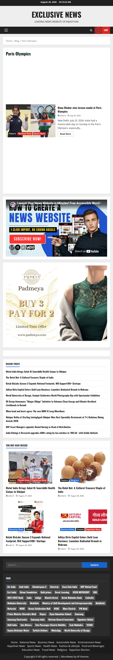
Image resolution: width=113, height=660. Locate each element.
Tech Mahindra (76, 625)
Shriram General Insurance (61, 619)
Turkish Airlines (40, 630)
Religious (74, 480)
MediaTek (34, 603)
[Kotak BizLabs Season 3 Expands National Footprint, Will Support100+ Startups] (30, 516)
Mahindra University (16, 603)
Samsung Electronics (17, 619)
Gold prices (46, 592)
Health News (24, 480)
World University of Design (77, 630)
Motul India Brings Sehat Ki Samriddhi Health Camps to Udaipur (36, 371)
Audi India (24, 587)
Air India (11, 587)
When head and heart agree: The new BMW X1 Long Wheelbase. (35, 411)
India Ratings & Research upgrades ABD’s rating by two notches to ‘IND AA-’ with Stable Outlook (52, 433)
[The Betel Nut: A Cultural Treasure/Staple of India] (82, 467)
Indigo (38, 597)
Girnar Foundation (28, 592)
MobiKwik (100, 603)
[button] (6, 30)
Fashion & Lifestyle (69, 646)
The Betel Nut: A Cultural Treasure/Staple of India (29, 377)
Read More (66, 134)
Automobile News (66, 642)
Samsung (79, 614)
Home (14, 642)
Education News (16, 529)
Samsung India (38, 619)
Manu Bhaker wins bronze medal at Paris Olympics (30, 120)
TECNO (90, 625)
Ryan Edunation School (60, 614)
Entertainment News (89, 642)
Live (106, 30)
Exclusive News (56, 14)
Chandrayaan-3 (39, 587)
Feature (12, 133)
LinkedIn (89, 597)
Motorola (11, 608)
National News (24, 133)
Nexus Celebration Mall (39, 608)
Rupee (43, 614)
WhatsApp (56, 630)
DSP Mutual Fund (89, 587)
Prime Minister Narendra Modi (21, 614)
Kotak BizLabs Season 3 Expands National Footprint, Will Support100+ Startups (43, 383)
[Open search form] (91, 30)
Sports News (39, 133)
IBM (95, 592)
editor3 (63, 115)
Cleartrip (54, 587)
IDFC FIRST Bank (15, 597)
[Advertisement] (56, 81)
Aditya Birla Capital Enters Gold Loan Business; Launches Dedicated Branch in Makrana (47, 389)
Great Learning (62, 592)
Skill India (12, 625)
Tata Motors (26, 625)
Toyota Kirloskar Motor (18, 630)
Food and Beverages (93, 646)
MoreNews (67, 656)
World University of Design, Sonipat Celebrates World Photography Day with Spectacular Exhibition (53, 395)
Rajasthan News (39, 480)
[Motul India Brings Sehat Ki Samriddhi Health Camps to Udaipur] (30, 467)
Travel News (48, 649)
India (29, 597)
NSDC (56, 608)
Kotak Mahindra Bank (72, 597)
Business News (67, 529)
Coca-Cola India (69, 587)
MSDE (22, 608)
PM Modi (83, 608)
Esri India (11, 592)
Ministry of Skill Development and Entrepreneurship (67, 603)
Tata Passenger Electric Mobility (50, 625)
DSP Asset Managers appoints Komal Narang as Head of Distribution (38, 427)
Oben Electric (69, 608)
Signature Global (85, 619)
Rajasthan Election (79, 649)
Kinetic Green (51, 597)
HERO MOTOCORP (81, 592)
